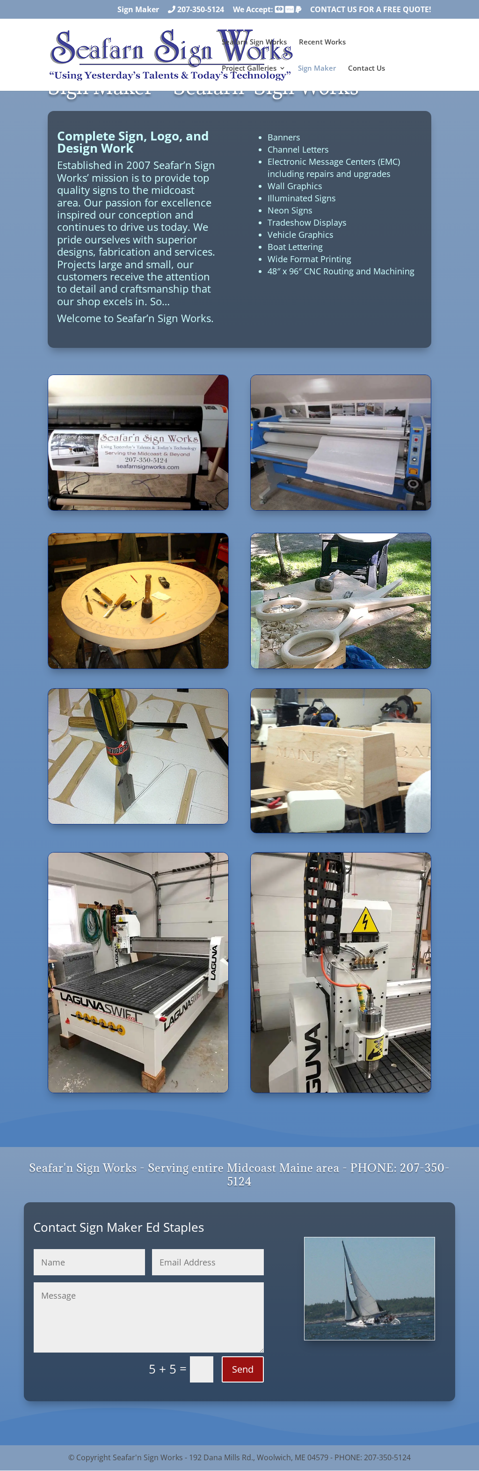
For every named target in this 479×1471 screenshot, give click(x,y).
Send (243, 1369)
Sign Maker (138, 10)
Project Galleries (249, 69)
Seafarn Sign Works (254, 42)
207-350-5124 (199, 10)
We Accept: (254, 10)
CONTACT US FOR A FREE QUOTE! (370, 10)
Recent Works (322, 42)
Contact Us (366, 69)
